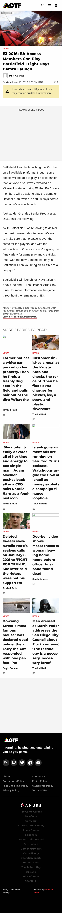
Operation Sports (31, 857)
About (6, 776)
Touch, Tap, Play (31, 867)
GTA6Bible (31, 881)
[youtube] (38, 762)
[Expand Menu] (49, 5)
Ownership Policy (42, 785)
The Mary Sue (31, 862)
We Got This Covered (31, 839)
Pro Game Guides (31, 811)
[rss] (6, 762)
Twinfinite (31, 816)
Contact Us (38, 776)
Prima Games (31, 830)
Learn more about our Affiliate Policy (20, 317)
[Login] (56, 5)
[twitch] (14, 762)
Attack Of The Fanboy (31, 825)
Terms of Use (39, 790)
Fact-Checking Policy (15, 785)
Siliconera (31, 834)
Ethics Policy (39, 781)
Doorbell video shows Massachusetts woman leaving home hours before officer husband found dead (45, 555)
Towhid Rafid (10, 409)
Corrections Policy (13, 781)
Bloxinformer (31, 876)
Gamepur (31, 820)
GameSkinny (31, 853)
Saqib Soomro (40, 579)
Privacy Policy (11, 790)
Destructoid (31, 844)
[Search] (43, 5)
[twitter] (22, 762)
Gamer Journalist (31, 848)
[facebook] (30, 762)
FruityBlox (31, 871)
